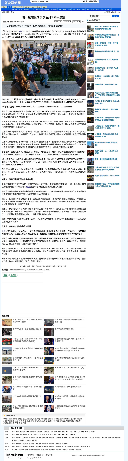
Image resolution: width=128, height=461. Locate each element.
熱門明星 (32, 443)
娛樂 (33, 7)
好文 (51, 434)
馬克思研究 (44, 449)
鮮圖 (88, 446)
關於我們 (74, 455)
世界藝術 (15, 440)
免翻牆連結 (92, 1)
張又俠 (73, 419)
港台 (97, 9)
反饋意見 (81, 455)
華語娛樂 (25, 443)
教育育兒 (65, 437)
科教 (69, 9)
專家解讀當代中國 (34, 449)
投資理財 (98, 437)
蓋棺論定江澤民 (23, 449)
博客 (44, 7)
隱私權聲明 (95, 455)
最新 (14, 9)
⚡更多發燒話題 (9, 415)
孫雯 (32, 421)
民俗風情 (83, 446)
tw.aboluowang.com (40, 1)
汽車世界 (38, 446)
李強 (22, 421)
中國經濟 (39, 9)
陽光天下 (65, 449)
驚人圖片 (15, 449)
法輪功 (79, 419)
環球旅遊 (76, 446)
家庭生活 (32, 437)
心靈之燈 (38, 437)
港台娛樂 (38, 443)
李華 (29, 266)
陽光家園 (71, 449)
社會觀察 (32, 446)
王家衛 (17, 423)
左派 (5, 275)
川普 (23, 419)
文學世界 (21, 440)
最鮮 (13, 446)
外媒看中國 (23, 434)
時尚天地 (51, 446)
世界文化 (104, 437)
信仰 (101, 9)
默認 (83, 21)
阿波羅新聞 (12, 3)
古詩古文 (91, 437)
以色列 (19, 31)
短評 (47, 434)
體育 (87, 9)
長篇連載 (28, 440)
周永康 (11, 423)
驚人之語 (30, 434)
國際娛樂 (45, 443)
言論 (17, 434)
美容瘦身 (84, 437)
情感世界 (25, 446)
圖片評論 (72, 434)
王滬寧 (17, 421)
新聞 (9, 7)
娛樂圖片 (65, 443)
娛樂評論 (51, 443)
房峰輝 (68, 421)
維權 (83, 9)
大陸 (32, 9)
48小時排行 (94, 20)
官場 (74, 9)
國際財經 (54, 9)
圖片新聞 (92, 431)
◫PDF (119, 12)
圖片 (108, 9)
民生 (78, 9)
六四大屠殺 (65, 419)
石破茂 (27, 421)
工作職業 (58, 437)
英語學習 (117, 437)
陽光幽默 (58, 449)
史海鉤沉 (25, 437)
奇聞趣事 (58, 446)
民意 (67, 434)
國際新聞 (46, 9)
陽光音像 (78, 449)
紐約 (4, 231)
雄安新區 (38, 421)
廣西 (15, 419)
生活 (20, 7)
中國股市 (10, 421)
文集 (39, 434)
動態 (35, 434)
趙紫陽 (6, 423)
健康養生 (18, 437)
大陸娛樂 (18, 443)
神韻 (19, 419)
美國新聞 (27, 9)
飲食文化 (18, 446)
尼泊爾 (23, 423)
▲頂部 (102, 455)
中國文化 (71, 437)
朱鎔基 (10, 419)
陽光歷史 (52, 449)
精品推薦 (58, 443)
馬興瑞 (28, 419)
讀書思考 (111, 437)
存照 (63, 434)
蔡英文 (78, 421)
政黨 (43, 434)
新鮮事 (27, 7)
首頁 (4, 7)
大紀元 (28, 187)
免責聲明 (88, 455)
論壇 (38, 7)
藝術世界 (78, 437)
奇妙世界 (70, 446)
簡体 (85, 1)
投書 (55, 434)
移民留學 (45, 446)
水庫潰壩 (44, 419)
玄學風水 (51, 437)
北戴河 (50, 421)
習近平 (50, 419)
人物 (60, 9)
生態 (92, 9)
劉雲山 (62, 421)
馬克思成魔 (35, 419)
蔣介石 (45, 421)
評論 (15, 7)
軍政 (20, 9)
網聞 (64, 9)
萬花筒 (64, 446)
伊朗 (5, 419)
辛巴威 (56, 421)
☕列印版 (107, 12)
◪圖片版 (113, 12)
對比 (59, 434)
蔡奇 (73, 421)
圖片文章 (34, 440)
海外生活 (45, 437)
